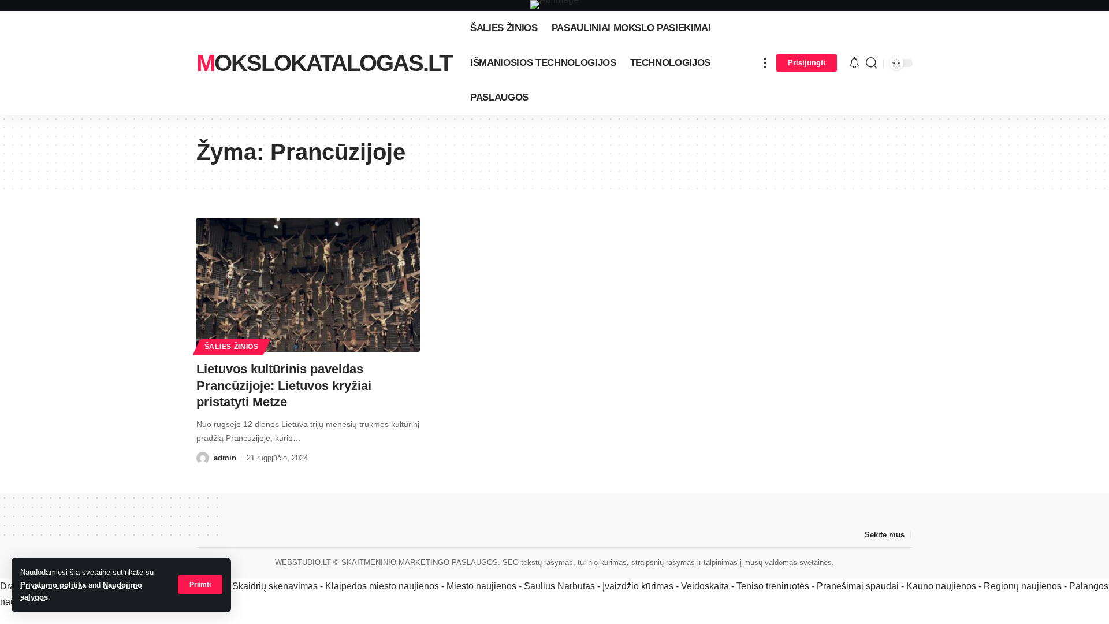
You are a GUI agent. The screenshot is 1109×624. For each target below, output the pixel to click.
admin (225, 458)
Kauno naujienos (941, 586)
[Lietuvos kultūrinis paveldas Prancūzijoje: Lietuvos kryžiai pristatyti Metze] (308, 285)
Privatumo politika (53, 585)
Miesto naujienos (481, 586)
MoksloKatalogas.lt (324, 63)
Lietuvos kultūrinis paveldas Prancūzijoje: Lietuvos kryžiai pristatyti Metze (283, 385)
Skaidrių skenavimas (275, 586)
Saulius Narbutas (559, 586)
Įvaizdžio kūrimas (637, 586)
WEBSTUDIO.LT (303, 562)
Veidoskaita (705, 586)
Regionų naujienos (1023, 586)
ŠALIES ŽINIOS (231, 346)
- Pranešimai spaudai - (859, 586)
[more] (765, 63)
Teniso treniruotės (772, 586)
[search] (871, 63)
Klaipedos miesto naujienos (382, 586)
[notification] (854, 63)
